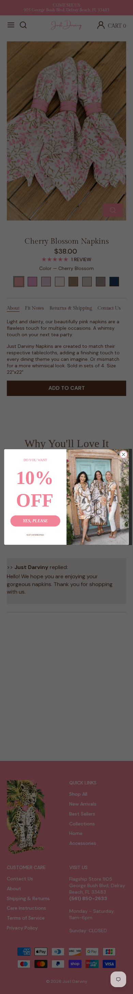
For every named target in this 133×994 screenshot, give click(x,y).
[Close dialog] (123, 454)
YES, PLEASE (35, 521)
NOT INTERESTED (35, 535)
